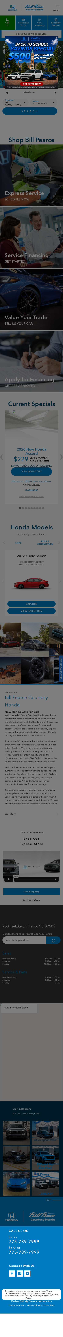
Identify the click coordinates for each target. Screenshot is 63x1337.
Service (24, 1250)
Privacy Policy (26, 1293)
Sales (24, 1239)
